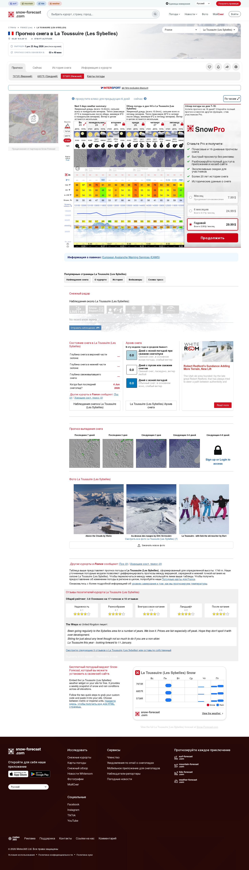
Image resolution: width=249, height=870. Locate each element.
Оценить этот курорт (80, 656)
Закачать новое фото (153, 545)
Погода (173, 14)
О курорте (101, 279)
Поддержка (47, 838)
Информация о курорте (96, 68)
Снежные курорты (79, 757)
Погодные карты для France (178, 579)
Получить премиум (228, 3)
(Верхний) (22, 76)
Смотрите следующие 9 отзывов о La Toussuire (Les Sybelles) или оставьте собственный (118, 650)
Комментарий (107, 838)
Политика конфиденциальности (55, 854)
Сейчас (37, 68)
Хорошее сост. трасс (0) (88, 397)
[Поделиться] (227, 67)
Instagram (73, 810)
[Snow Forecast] (23, 14)
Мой (218, 14)
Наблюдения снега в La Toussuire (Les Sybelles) (94, 405)
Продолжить (213, 237)
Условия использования (21, 854)
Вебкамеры (135, 279)
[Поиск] (155, 14)
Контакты (65, 838)
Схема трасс (155, 279)
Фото (205, 14)
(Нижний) (72, 76)
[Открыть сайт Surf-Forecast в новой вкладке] (13, 3)
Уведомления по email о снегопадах (130, 763)
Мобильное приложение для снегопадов (133, 768)
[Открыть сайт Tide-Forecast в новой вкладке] (41, 3)
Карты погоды (96, 76)
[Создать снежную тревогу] (218, 67)
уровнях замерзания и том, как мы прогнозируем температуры (169, 583)
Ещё (67, 160)
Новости (190, 14)
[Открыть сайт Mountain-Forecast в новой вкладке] (27, 3)
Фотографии (75, 779)
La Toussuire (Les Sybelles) (51, 27)
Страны (12, 27)
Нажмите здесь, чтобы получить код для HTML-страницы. (92, 703)
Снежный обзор (77, 768)
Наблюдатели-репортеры (123, 773)
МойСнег (73, 784)
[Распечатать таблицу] (236, 67)
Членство (113, 757)
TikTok (71, 815)
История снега (61, 68)
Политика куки (85, 854)
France (26, 27)
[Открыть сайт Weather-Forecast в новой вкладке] (55, 3)
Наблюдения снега (77, 279)
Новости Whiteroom (80, 773)
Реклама (29, 838)
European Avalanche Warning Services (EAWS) (131, 257)
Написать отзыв (107, 656)
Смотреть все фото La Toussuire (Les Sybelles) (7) (151, 538)
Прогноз (17, 68)
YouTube (72, 820)
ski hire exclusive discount (135, 87)
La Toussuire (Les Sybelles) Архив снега (151, 405)
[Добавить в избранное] (209, 67)
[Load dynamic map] (33, 118)
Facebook (73, 804)
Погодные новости (119, 779)
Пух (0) (123, 564)
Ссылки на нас (85, 838)
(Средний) (47, 76)
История (118, 279)
